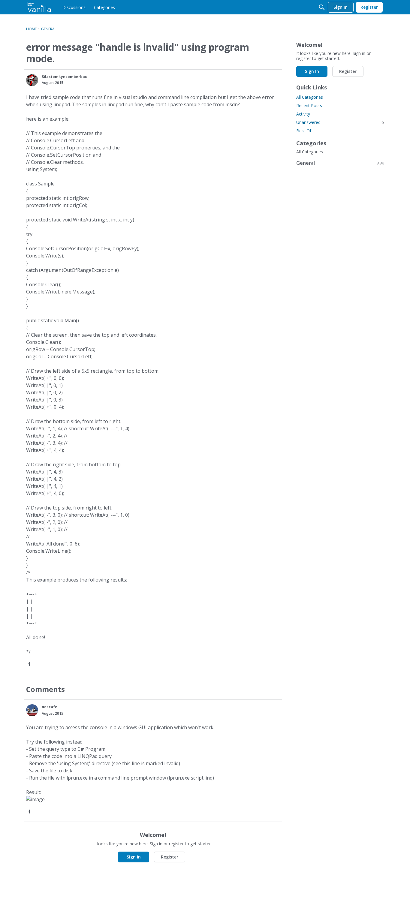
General (340, 163)
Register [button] (169, 857)
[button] (32, 80)
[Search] (321, 7)
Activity (303, 114)
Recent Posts (309, 105)
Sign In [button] (134, 857)
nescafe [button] (49, 706)
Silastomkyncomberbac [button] (64, 76)
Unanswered (340, 122)
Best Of (303, 131)
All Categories (309, 97)
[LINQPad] (39, 7)
